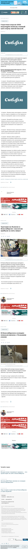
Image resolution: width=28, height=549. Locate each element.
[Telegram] (9, 236)
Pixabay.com (3, 53)
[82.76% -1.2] (13, 12)
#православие (13, 179)
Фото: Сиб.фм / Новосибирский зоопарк (8, 364)
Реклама (3, 495)
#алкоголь (19, 179)
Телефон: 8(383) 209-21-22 (7, 496)
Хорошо (24, 546)
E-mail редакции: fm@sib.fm (6, 531)
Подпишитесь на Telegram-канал (14, 54)
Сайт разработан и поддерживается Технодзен (10, 536)
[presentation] (0, 7)
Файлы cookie (3, 525)
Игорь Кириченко (10, 299)
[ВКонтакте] (1, 236)
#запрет (2, 179)
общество (4, 223)
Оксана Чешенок (10, 193)
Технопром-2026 (13, 7)
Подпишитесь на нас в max (8, 187)
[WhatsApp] (5, 236)
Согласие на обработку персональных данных (9, 524)
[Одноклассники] (3, 236)
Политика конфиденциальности (7, 523)
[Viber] (7, 236)
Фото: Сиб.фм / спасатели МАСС (7, 257)
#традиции (7, 179)
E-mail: (6, 499)
